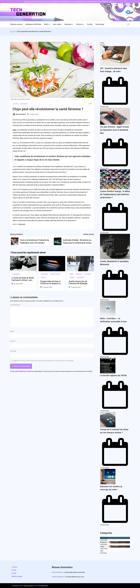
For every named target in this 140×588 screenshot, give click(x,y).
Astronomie (103, 538)
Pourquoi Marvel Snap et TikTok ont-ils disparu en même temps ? (50, 282)
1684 (101, 544)
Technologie (99, 24)
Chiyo (14, 130)
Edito (101, 551)
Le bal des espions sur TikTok (113, 375)
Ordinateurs (87, 274)
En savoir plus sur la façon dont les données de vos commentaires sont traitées (67, 371)
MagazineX (44, 585)
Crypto (71, 274)
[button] (49, 24)
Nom (12, 331)
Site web (13, 351)
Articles (14, 573)
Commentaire (15, 305)
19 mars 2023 (104, 357)
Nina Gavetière (21, 114)
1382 (101, 548)
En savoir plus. (111, 1)
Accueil (14, 570)
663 (101, 553)
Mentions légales (17, 576)
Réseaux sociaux (16, 24)
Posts (105, 540)
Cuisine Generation (58, 577)
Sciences (79, 24)
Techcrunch (21, 224)
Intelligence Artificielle (33, 24)
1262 (101, 540)
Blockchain (103, 542)
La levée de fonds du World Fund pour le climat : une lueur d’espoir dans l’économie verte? (23, 279)
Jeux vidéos (57, 24)
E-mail (13, 341)
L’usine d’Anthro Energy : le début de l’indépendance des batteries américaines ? (115, 194)
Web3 (46, 24)
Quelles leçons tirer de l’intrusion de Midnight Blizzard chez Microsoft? (79, 282)
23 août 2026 (104, 107)
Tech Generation (57, 572)
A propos (14, 567)
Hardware (67, 24)
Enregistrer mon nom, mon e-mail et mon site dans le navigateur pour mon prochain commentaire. (43, 360)
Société (89, 24)
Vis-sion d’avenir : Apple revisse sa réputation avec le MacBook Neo (114, 130)
